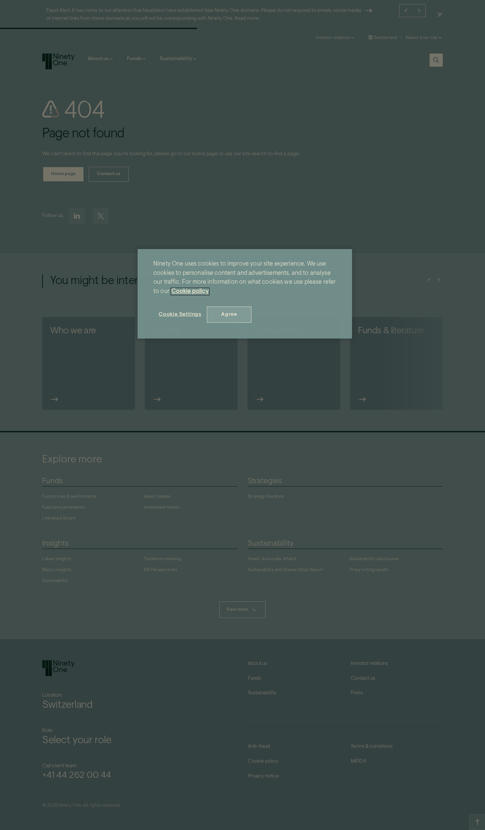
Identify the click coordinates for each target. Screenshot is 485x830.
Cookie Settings (180, 314)
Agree (229, 314)
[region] (245, 294)
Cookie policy (190, 291)
